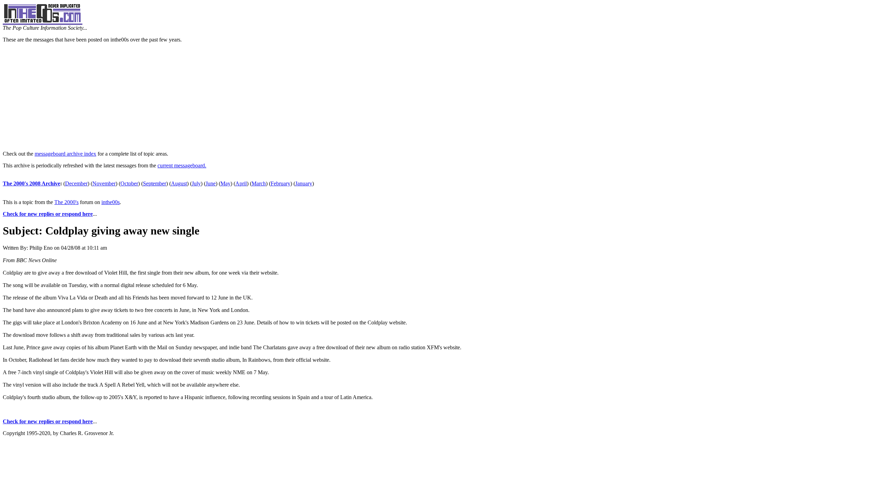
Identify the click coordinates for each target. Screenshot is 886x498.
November (104, 183)
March (259, 183)
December (76, 183)
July (196, 183)
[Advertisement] (443, 96)
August (179, 183)
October (129, 183)
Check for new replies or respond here (48, 214)
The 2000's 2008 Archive (31, 183)
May (225, 183)
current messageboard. (181, 165)
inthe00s (110, 202)
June (211, 183)
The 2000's (66, 202)
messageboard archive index (65, 154)
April (241, 183)
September (154, 183)
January (303, 183)
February (280, 183)
